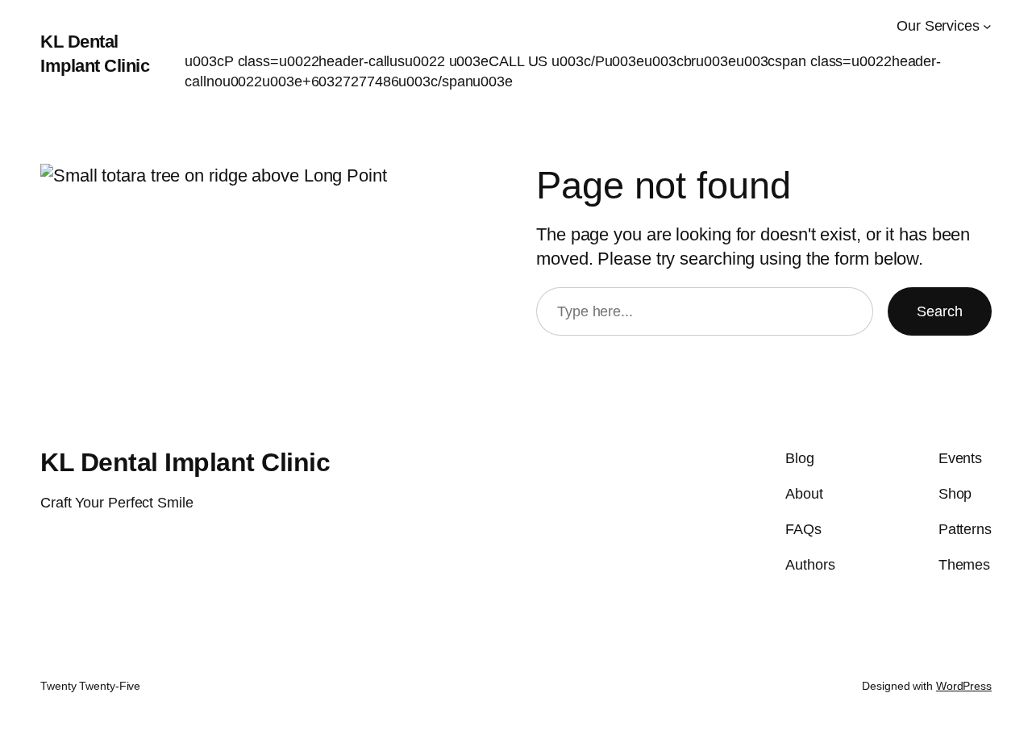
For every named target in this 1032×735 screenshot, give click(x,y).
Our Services (938, 26)
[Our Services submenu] (987, 26)
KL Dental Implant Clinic (185, 462)
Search (940, 311)
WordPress (964, 685)
